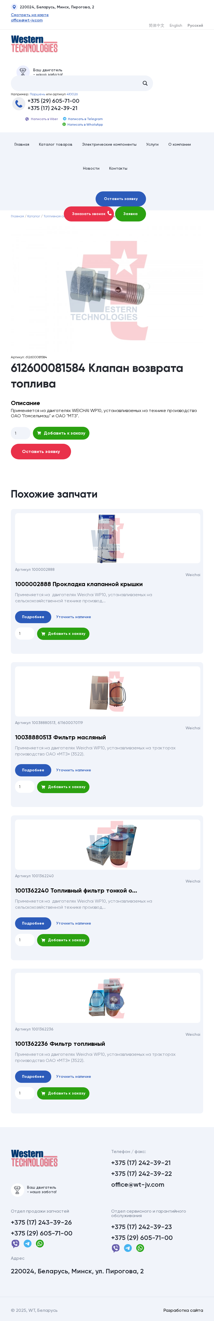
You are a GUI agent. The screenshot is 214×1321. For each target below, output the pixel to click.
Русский (195, 26)
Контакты (118, 168)
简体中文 (156, 25)
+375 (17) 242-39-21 (52, 108)
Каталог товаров (55, 144)
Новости (91, 168)
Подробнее (33, 617)
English (176, 25)
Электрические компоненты (109, 144)
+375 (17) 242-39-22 (141, 1173)
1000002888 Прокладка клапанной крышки (79, 584)
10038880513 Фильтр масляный (60, 737)
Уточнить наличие (73, 617)
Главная (21, 144)
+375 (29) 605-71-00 (53, 101)
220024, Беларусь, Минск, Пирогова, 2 (57, 7)
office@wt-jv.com (27, 20)
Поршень (37, 94)
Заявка (130, 213)
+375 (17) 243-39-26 (41, 1222)
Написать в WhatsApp (85, 124)
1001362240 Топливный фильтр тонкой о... (76, 890)
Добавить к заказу (64, 433)
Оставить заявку (121, 198)
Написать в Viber (44, 119)
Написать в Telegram (85, 119)
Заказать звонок (89, 213)
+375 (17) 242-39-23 (141, 1226)
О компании (179, 144)
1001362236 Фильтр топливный (60, 1043)
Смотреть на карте (30, 15)
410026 (72, 94)
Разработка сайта (183, 1310)
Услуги (152, 144)
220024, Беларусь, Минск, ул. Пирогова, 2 (77, 1271)
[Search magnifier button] (145, 83)
